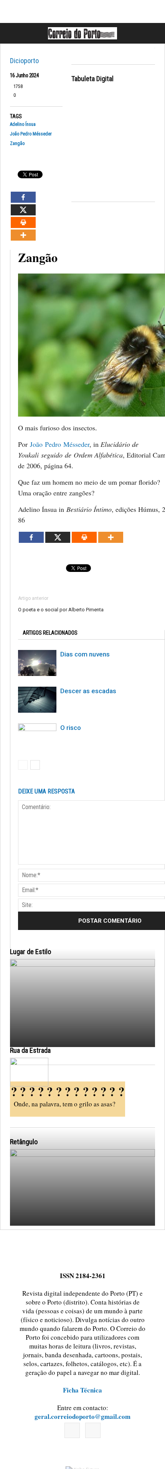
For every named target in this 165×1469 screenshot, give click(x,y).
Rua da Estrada (30, 1050)
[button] (150, 33)
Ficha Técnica (82, 1390)
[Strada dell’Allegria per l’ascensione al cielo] (29, 1072)
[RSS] (93, 1430)
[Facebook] (72, 1430)
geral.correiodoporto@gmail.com (82, 1416)
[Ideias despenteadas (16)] (82, 1238)
